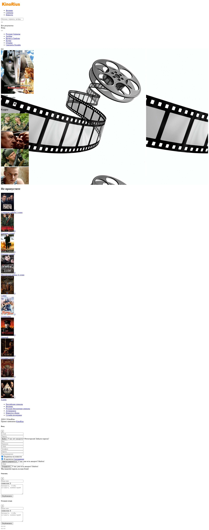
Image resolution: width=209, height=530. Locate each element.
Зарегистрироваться (9, 461)
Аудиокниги (11, 411)
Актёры (9, 36)
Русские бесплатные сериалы (18, 409)
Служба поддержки (14, 415)
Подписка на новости (13, 457)
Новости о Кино (12, 413)
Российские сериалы (14, 404)
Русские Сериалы (13, 34)
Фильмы (9, 10)
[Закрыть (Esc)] (2, 526)
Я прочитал (14, 459)
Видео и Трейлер (13, 38)
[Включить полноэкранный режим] (4, 526)
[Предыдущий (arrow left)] (2, 528)
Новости (9, 15)
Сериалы (9, 13)
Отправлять (6, 466)
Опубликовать (7, 496)
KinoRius (20, 421)
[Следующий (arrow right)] (4, 528)
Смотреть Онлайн (13, 45)
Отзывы (9, 43)
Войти (4, 439)
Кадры (8, 41)
